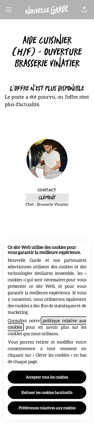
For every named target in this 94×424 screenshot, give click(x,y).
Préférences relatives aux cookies (47, 407)
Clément (47, 197)
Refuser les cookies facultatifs (47, 392)
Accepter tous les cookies (47, 377)
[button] (84, 9)
